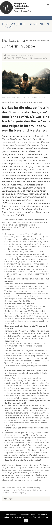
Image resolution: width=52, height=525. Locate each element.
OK (26, 521)
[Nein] (49, 518)
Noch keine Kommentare (39, 41)
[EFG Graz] (16, 7)
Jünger (9, 499)
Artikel (44, 58)
